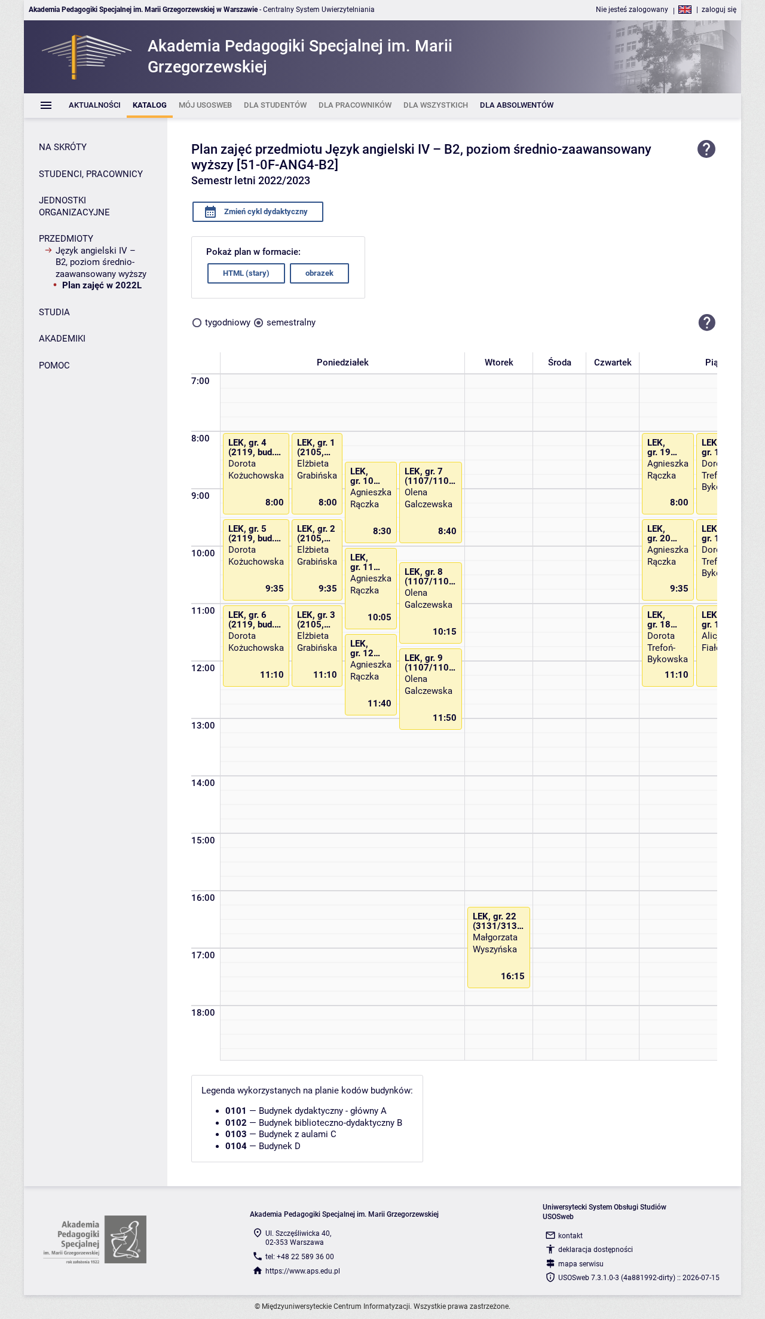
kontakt (570, 1236)
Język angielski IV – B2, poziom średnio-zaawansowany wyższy (101, 262)
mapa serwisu (581, 1264)
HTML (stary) (246, 273)
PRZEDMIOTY (66, 238)
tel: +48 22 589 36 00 (299, 1257)
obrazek (319, 273)
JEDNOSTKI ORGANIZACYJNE (74, 206)
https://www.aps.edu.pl (302, 1271)
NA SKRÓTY (63, 147)
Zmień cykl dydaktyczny (265, 211)
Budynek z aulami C (297, 1134)
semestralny (291, 322)
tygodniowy (227, 322)
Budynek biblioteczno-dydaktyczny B (330, 1122)
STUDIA (54, 312)
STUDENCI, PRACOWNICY (91, 174)
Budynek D (280, 1146)
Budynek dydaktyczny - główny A (323, 1110)
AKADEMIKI (62, 338)
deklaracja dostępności (595, 1249)
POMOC (54, 365)
